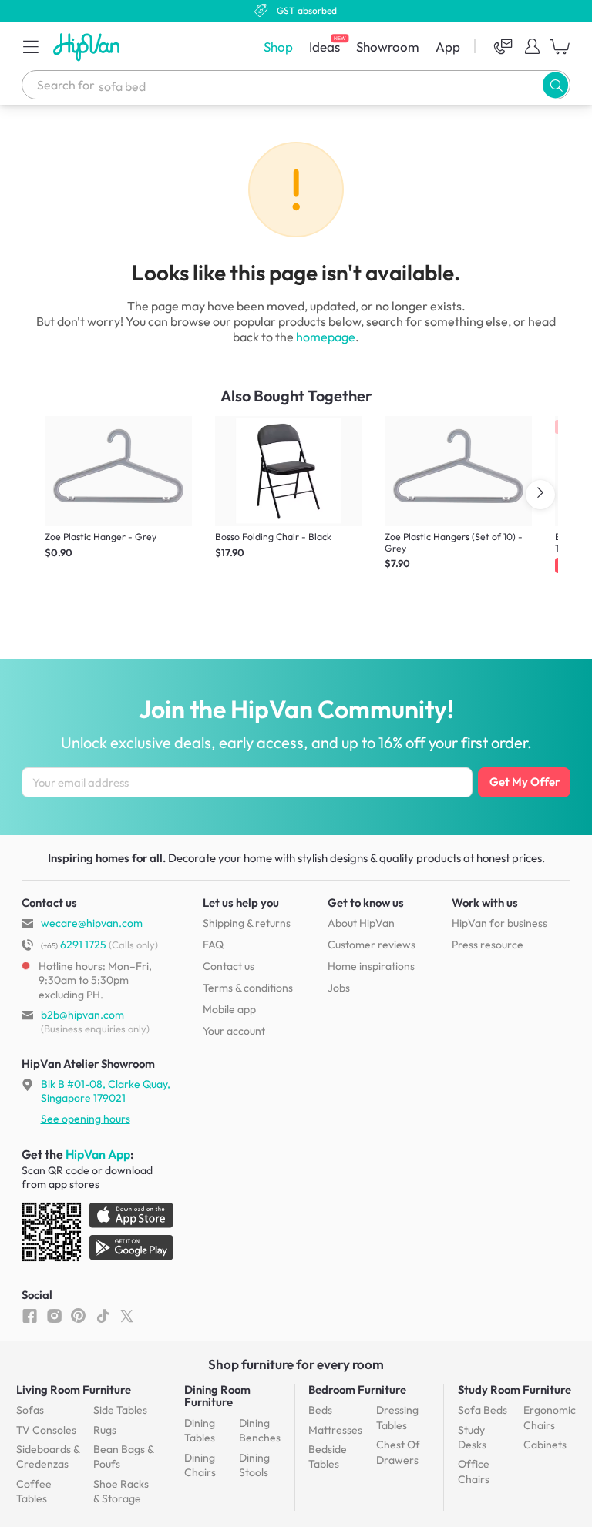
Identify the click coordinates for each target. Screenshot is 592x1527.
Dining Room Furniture (217, 1395)
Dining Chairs (200, 1465)
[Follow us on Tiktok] (103, 1315)
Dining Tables (199, 1430)
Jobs (339, 988)
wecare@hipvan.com (92, 923)
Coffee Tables (34, 1491)
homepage (325, 336)
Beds (320, 1410)
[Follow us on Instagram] (54, 1315)
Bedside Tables (327, 1457)
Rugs (104, 1430)
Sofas (30, 1410)
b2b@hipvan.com (82, 1015)
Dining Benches (260, 1430)
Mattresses (335, 1430)
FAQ (213, 944)
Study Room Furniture (514, 1389)
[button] (30, 46)
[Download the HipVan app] (99, 1235)
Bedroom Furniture (357, 1389)
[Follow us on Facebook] (30, 1315)
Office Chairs (473, 1471)
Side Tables (120, 1410)
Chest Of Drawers (398, 1452)
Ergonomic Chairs (549, 1417)
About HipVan (361, 923)
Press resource (487, 944)
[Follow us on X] (127, 1315)
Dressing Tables (397, 1417)
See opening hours (85, 1119)
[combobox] (296, 84)
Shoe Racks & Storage (121, 1491)
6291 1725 (73, 944)
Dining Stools (254, 1465)
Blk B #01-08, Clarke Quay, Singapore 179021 (105, 1091)
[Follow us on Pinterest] (78, 1315)
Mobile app (229, 1009)
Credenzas (47, 1457)
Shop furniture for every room (296, 1364)
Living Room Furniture (73, 1389)
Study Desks (472, 1437)
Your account (234, 1031)
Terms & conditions (248, 988)
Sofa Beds (482, 1410)
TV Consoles (46, 1430)
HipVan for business (499, 923)
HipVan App (98, 1154)
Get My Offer (524, 781)
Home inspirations (371, 966)
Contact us (228, 966)
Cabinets (545, 1444)
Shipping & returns (247, 923)
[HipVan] (88, 46)
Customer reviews (371, 944)
